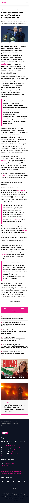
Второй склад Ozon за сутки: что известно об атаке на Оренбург (13, 317)
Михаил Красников (14, 301)
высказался (21, 190)
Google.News (6, 465)
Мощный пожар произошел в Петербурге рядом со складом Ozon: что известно (14, 407)
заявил (17, 219)
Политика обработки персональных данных (13, 426)
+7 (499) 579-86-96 (10, 446)
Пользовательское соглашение (9, 423)
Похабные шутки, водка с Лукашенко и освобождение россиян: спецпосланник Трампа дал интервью (14, 346)
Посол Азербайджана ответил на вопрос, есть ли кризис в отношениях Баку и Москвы (14, 331)
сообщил (4, 161)
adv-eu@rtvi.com (15, 454)
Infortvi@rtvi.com (20, 448)
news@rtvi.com (15, 450)
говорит (4, 254)
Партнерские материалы (9, 456)
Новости (4, 9)
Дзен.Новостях (9, 463)
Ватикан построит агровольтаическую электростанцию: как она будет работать (14, 338)
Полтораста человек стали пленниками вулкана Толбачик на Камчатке (13, 324)
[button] (27, 2)
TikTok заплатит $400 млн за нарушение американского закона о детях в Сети (13, 353)
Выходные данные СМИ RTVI (9, 421)
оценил (3, 175)
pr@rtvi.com (14, 452)
